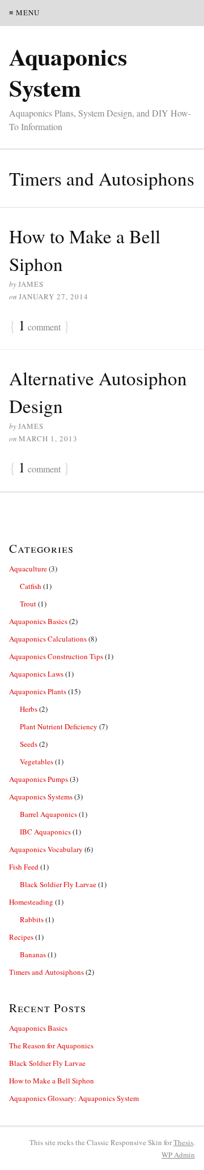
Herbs (28, 709)
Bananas (33, 954)
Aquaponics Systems (41, 797)
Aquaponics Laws (36, 674)
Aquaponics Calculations (48, 639)
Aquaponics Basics (38, 621)
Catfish (30, 586)
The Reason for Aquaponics (51, 1045)
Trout (28, 604)
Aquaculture (28, 569)
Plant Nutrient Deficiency (58, 726)
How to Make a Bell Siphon (51, 1081)
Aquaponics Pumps (38, 779)
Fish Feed (24, 867)
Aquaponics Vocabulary (46, 849)
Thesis (183, 1142)
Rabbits (32, 919)
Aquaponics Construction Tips (56, 656)
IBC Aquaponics (45, 832)
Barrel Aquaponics (48, 814)
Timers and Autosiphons (46, 972)
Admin (178, 1155)
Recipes (21, 937)
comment (39, 325)
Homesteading (31, 902)
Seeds (28, 744)
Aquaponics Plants (37, 691)
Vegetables (36, 761)
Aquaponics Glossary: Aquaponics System (74, 1098)
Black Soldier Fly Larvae (58, 884)
